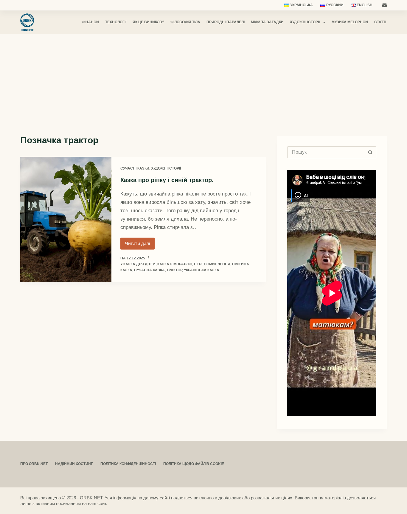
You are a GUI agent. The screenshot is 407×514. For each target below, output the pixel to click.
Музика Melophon (350, 22)
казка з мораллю (174, 264)
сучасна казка (149, 270)
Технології (115, 22)
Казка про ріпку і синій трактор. (167, 180)
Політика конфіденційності (128, 464)
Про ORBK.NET (34, 464)
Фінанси (90, 22)
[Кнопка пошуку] (370, 152)
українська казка (201, 270)
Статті (380, 22)
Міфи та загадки (267, 22)
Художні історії (305, 22)
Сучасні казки (134, 168)
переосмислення (212, 264)
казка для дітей (139, 264)
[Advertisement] (203, 79)
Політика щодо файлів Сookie (193, 464)
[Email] (384, 5)
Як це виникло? (148, 22)
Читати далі (140, 245)
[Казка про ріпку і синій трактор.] (65, 219)
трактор (174, 270)
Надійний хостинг (74, 464)
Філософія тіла (185, 22)
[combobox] (326, 152)
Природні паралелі (225, 22)
